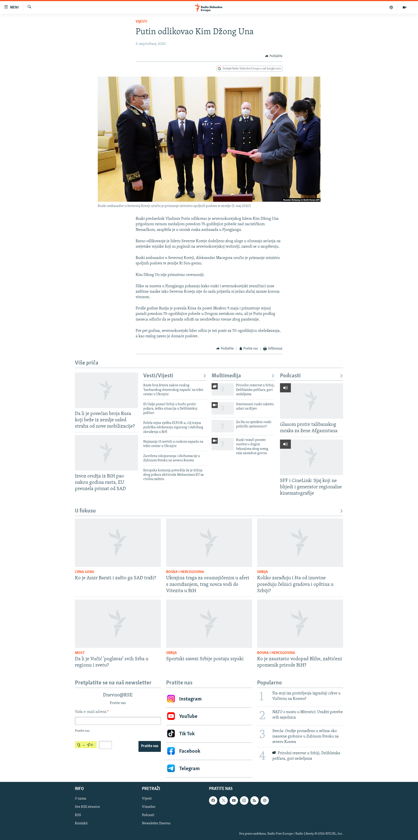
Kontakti (81, 823)
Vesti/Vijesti (158, 376)
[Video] (404, 7)
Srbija (262, 572)
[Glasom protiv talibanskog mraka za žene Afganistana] (311, 401)
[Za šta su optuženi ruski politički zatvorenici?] (223, 426)
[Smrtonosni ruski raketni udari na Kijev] (223, 408)
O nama (80, 798)
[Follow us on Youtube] (234, 800)
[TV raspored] (265, 800)
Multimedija (226, 376)
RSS (78, 815)
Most (80, 653)
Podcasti (290, 376)
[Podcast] (391, 7)
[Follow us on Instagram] (244, 800)
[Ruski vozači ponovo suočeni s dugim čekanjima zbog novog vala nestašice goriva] (223, 444)
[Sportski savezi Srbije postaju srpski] (209, 624)
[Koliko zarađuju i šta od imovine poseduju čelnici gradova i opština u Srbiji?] (300, 543)
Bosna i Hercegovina (185, 572)
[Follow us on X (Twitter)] (223, 800)
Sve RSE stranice (87, 807)
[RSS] (254, 800)
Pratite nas (149, 746)
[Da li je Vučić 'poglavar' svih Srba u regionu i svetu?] (118, 624)
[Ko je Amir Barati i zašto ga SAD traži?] (118, 543)
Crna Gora (84, 572)
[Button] (273, 56)
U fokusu (85, 511)
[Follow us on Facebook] (213, 800)
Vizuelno (148, 807)
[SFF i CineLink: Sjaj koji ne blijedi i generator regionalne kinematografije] (311, 457)
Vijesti (141, 22)
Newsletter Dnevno (156, 823)
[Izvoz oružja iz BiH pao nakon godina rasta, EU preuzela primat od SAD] (106, 452)
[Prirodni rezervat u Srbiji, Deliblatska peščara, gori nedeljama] (223, 389)
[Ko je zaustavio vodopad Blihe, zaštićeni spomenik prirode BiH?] (300, 624)
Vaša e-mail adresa (92, 712)
